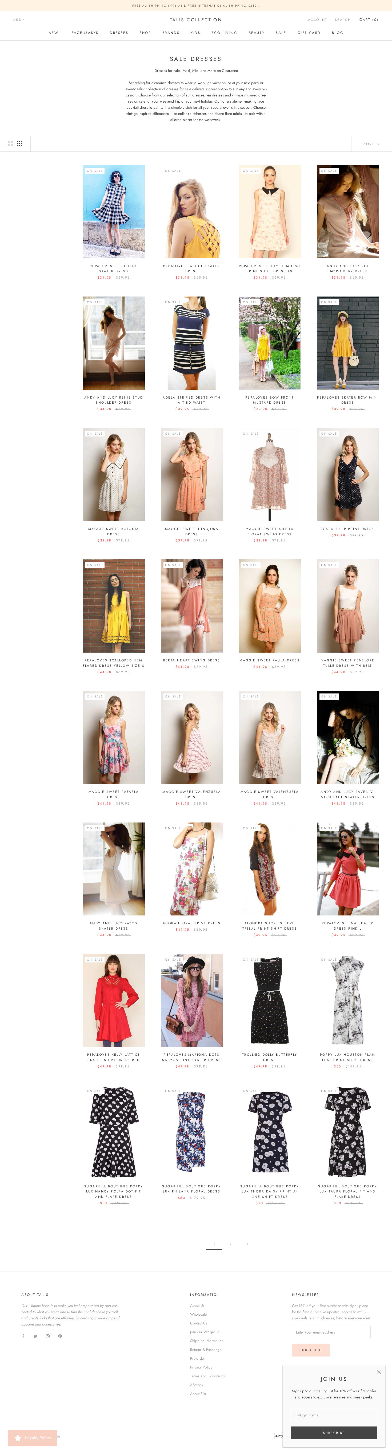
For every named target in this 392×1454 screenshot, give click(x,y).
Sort (369, 143)
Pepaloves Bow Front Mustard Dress (269, 400)
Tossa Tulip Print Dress (347, 529)
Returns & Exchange (205, 1349)
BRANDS (171, 32)
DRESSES (119, 32)
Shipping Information (206, 1340)
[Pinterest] (60, 1336)
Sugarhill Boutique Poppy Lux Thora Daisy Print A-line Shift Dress (269, 1191)
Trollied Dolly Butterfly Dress (269, 1057)
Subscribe (334, 1432)
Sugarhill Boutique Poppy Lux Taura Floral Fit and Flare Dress (347, 1191)
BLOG (337, 32)
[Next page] (247, 1244)
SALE (281, 32)
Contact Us (198, 1323)
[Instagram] (48, 1336)
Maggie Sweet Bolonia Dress (113, 532)
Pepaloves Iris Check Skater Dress (114, 269)
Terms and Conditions (207, 1376)
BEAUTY (257, 32)
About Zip (198, 1393)
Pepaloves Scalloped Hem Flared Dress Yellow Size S (114, 663)
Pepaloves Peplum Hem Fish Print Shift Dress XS (270, 269)
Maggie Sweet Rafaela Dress (114, 794)
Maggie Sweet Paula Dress (269, 660)
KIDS (195, 32)
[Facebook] (23, 1336)
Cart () (369, 19)
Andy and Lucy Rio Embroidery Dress (348, 269)
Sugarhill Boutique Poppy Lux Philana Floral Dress (191, 1189)
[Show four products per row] (19, 143)
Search (343, 20)
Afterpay (196, 1384)
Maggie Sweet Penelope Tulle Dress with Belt (347, 663)
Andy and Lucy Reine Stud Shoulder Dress (113, 400)
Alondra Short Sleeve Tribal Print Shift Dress (269, 926)
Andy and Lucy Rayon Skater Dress (114, 926)
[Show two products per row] (10, 143)
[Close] (379, 1371)
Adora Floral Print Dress (192, 923)
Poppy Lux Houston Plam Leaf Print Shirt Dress (347, 1057)
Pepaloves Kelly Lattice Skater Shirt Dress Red (113, 1057)
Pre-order (197, 1358)
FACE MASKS (85, 32)
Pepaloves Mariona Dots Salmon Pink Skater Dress (191, 1057)
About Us (197, 1305)
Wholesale (198, 1314)
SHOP (145, 32)
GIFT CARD (309, 32)
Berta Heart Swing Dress (191, 660)
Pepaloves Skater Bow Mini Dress (347, 400)
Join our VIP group (204, 1332)
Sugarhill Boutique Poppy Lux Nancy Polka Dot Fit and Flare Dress (113, 1191)
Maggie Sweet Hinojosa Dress (191, 532)
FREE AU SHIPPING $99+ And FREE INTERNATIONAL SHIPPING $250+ (196, 5)
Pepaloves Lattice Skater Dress (191, 269)
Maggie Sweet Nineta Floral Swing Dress (270, 532)
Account (317, 20)
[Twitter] (35, 1336)
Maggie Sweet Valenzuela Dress (191, 794)
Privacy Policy (201, 1367)
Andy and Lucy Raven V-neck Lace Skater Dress (348, 794)
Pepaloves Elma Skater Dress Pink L (347, 926)
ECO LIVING (225, 32)
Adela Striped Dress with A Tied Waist (192, 400)
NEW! (54, 32)
